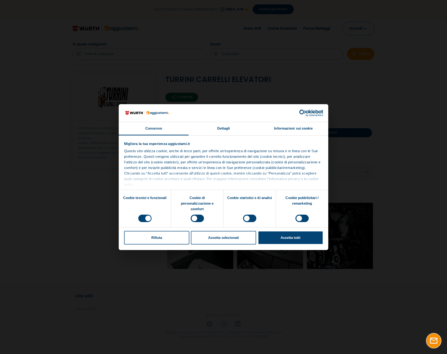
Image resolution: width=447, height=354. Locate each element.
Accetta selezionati (223, 238)
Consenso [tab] (153, 128)
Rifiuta (156, 238)
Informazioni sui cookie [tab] (293, 128)
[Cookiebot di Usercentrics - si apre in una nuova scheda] (302, 113)
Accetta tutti (290, 238)
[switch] (197, 218)
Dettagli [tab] (223, 128)
